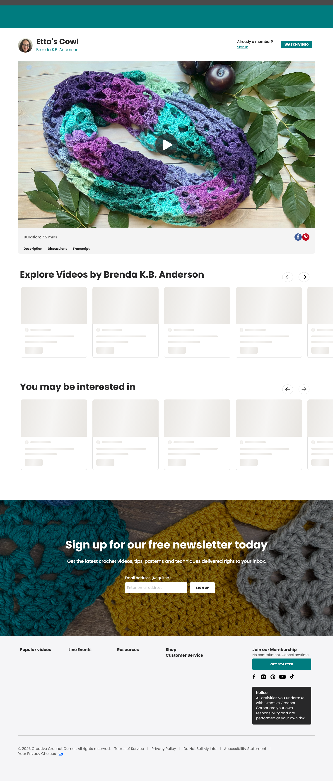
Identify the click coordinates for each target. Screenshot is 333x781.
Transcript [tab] (81, 249)
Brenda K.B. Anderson (57, 50)
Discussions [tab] (57, 249)
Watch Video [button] (297, 44)
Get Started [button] (281, 664)
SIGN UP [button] (202, 587)
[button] (255, 44)
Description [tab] (33, 249)
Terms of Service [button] (129, 748)
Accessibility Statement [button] (245, 748)
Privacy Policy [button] (164, 748)
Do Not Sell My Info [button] (200, 748)
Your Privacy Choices (37, 753)
